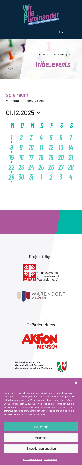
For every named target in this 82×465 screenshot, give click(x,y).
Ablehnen (41, 437)
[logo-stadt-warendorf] (41, 293)
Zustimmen (41, 426)
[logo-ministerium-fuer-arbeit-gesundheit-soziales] (41, 363)
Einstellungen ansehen (41, 448)
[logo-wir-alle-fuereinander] (41, 6)
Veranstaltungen (18, 100)
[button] (76, 383)
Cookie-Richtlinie (32, 459)
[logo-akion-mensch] (41, 333)
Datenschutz (50, 459)
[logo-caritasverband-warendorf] (41, 265)
